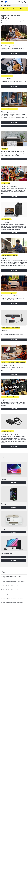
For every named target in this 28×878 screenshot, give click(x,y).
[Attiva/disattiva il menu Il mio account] (21, 2)
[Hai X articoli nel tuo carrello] (25, 2)
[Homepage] (6, 2)
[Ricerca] (19, 2)
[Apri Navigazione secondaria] (2, 2)
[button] (14, 577)
